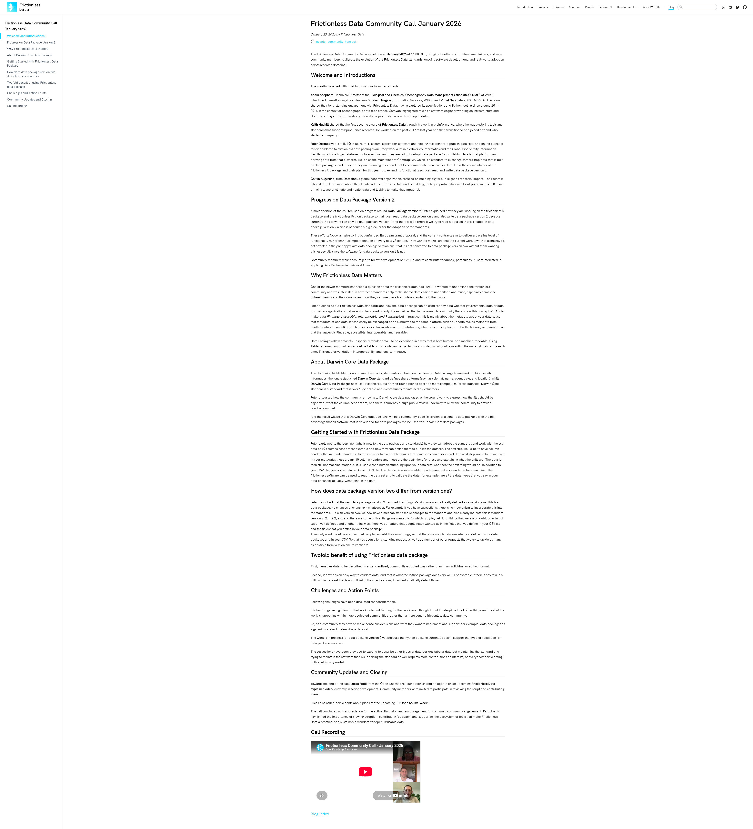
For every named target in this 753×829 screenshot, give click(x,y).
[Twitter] (737, 7)
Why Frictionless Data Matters (27, 49)
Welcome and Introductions (26, 36)
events (321, 42)
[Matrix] (723, 7)
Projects (542, 7)
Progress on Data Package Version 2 (31, 42)
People (589, 7)
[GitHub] (744, 7)
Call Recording (17, 106)
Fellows (605, 7)
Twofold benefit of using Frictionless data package (31, 85)
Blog (671, 7)
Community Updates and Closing (29, 99)
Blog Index (320, 813)
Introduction (525, 7)
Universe (558, 7)
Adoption (574, 7)
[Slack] (730, 7)
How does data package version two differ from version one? (31, 74)
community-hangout (342, 42)
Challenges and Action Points (26, 93)
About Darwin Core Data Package (29, 55)
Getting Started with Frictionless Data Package (32, 64)
